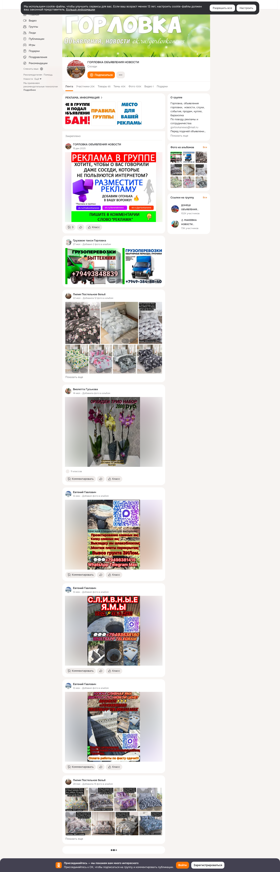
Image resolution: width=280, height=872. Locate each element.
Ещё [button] (36, 78)
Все (205, 147)
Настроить (246, 8)
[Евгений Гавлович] (68, 494)
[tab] (69, 86)
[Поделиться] (80, 227)
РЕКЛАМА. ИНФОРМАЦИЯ (82, 97)
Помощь (48, 74)
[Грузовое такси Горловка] (68, 242)
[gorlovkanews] (68, 146)
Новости (28, 78)
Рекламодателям (32, 74)
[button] (101, 75)
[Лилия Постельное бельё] (68, 296)
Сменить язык (30, 68)
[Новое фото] (77, 114)
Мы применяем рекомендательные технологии (40, 86)
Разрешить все (222, 8)
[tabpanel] (113, 487)
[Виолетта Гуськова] (68, 391)
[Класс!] (67, 471)
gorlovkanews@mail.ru (184, 127)
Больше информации (80, 9)
